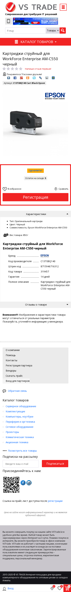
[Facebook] (23, 482)
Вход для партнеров (17, 380)
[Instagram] (29, 482)
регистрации (55, 501)
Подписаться (55, 463)
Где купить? (35, 170)
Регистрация (35, 197)
